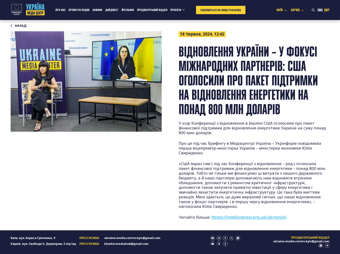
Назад (21, 26)
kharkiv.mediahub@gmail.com (126, 244)
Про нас (60, 10)
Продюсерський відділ (152, 10)
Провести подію (79, 10)
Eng (320, 9)
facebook (225, 238)
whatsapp (238, 238)
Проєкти (175, 10)
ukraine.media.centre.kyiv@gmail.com (132, 238)
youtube (212, 238)
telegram (219, 238)
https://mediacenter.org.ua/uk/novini (249, 217)
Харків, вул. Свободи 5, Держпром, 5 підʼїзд (43, 244)
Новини (97, 10)
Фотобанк (127, 10)
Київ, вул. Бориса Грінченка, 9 (33, 238)
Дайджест (111, 10)
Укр (326, 9)
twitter (231, 238)
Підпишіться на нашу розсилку (220, 10)
